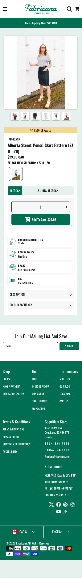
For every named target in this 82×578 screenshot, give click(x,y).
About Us (64, 379)
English (57, 531)
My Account (38, 409)
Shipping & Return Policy (17, 444)
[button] (5, 9)
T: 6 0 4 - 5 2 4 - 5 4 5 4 (57, 443)
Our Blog (64, 386)
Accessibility (10, 451)
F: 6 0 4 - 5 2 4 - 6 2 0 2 (57, 450)
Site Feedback (39, 401)
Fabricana (21, 543)
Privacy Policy (11, 437)
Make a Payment (11, 386)
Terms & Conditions (13, 429)
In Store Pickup (40, 386)
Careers (63, 401)
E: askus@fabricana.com (57, 456)
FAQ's (34, 379)
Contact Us (38, 394)
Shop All (8, 379)
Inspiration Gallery (13, 394)
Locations (65, 394)
